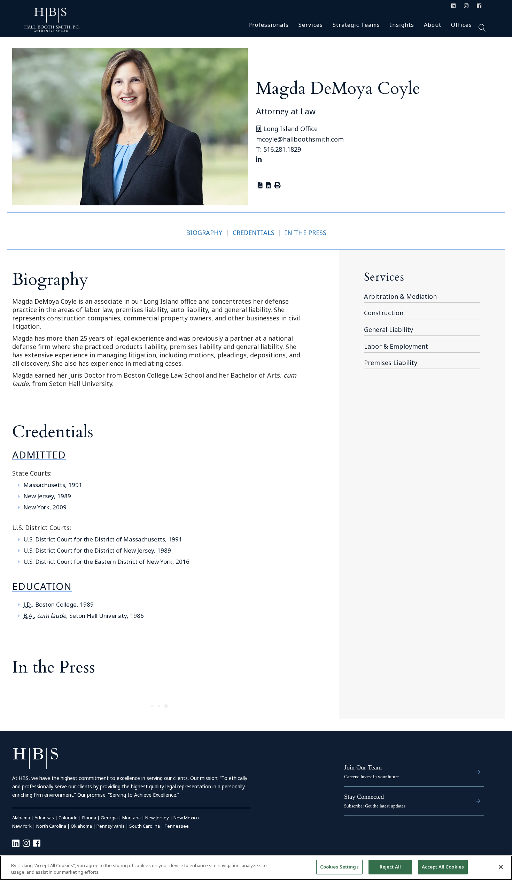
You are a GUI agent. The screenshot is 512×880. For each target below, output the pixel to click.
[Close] (501, 866)
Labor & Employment (396, 346)
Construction (383, 313)
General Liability (388, 329)
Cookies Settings (339, 867)
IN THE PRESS (305, 232)
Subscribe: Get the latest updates (374, 806)
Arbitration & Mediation (400, 296)
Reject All (390, 867)
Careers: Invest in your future (371, 776)
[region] (256, 867)
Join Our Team (363, 767)
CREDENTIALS (253, 232)
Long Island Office (290, 128)
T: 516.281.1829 (278, 149)
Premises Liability (390, 362)
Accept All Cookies (443, 867)
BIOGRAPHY (204, 232)
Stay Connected (364, 796)
